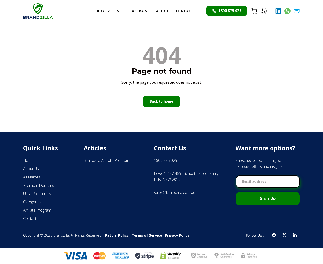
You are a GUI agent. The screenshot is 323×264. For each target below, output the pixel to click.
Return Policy (117, 235)
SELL (121, 11)
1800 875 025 (165, 160)
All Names (31, 177)
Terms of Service (147, 235)
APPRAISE (140, 11)
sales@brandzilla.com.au (174, 192)
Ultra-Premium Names (42, 193)
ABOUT (162, 11)
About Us (31, 168)
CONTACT (185, 11)
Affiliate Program (37, 210)
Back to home (161, 101)
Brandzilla (61, 235)
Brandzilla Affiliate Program (106, 160)
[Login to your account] (263, 11)
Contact (29, 218)
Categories (32, 202)
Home (28, 160)
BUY (101, 11)
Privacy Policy (177, 235)
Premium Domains (38, 185)
